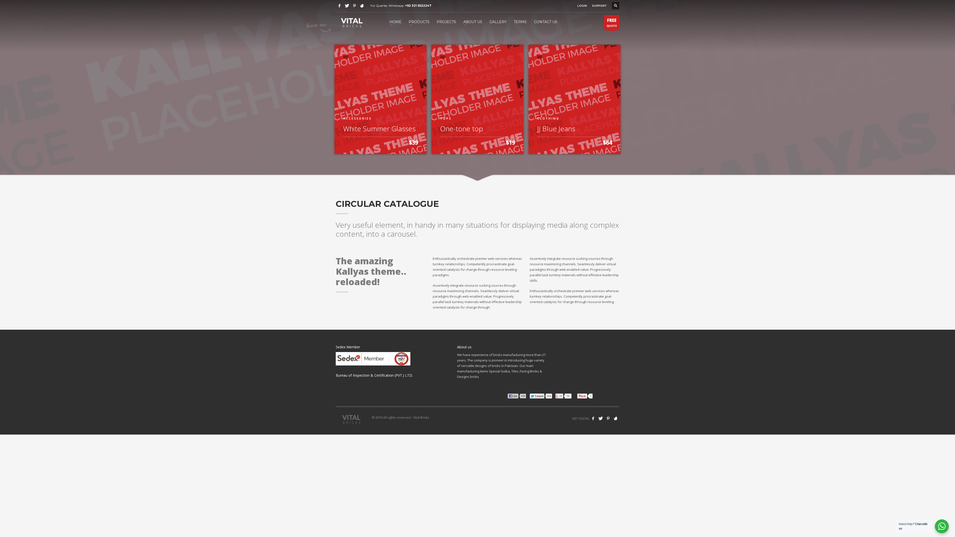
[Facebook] (339, 5)
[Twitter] (347, 5)
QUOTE (612, 22)
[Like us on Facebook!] (593, 418)
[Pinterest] (354, 5)
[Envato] (362, 5)
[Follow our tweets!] (600, 418)
